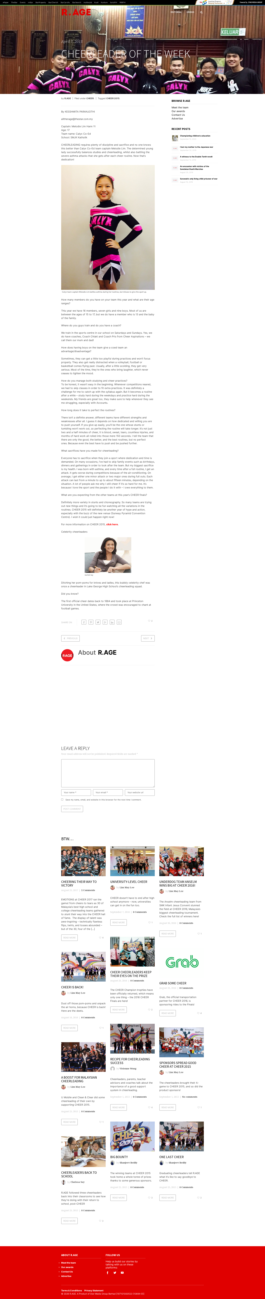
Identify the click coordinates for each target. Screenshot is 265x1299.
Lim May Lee (127, 887)
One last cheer (171, 1157)
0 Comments (140, 912)
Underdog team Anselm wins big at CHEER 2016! (178, 883)
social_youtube (122, 1273)
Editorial (176, 12)
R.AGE (67, 98)
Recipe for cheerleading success (130, 1061)
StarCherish (53, 2)
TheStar (14, 2)
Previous (72, 638)
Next (146, 638)
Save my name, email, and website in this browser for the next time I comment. (103, 799)
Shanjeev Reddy (128, 1162)
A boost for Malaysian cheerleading (79, 1079)
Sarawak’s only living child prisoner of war (198, 179)
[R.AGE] (76, 12)
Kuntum (104, 2)
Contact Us (178, 114)
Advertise (177, 118)
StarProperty (40, 2)
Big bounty (119, 1157)
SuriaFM (113, 2)
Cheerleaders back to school (79, 1174)
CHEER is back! (72, 987)
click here (112, 524)
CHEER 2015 (112, 98)
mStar (30, 2)
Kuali (96, 2)
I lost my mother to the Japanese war (196, 147)
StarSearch (76, 2)
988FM (122, 2)
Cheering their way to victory (79, 883)
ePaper (6, 2)
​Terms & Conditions (71, 1290)
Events (23, 2)
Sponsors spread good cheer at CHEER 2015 (177, 1065)
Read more (69, 937)
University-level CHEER (128, 882)
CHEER (90, 98)
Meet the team (180, 107)
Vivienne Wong (128, 1068)
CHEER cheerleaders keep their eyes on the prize (131, 974)
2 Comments (88, 890)
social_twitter (115, 1273)
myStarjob (88, 2)
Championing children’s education (195, 136)
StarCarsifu (65, 2)
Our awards (178, 111)
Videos (190, 12)
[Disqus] (108, 707)
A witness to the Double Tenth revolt (196, 156)
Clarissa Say (77, 1182)
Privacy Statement (93, 1290)
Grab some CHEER (172, 983)
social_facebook (107, 1273)
